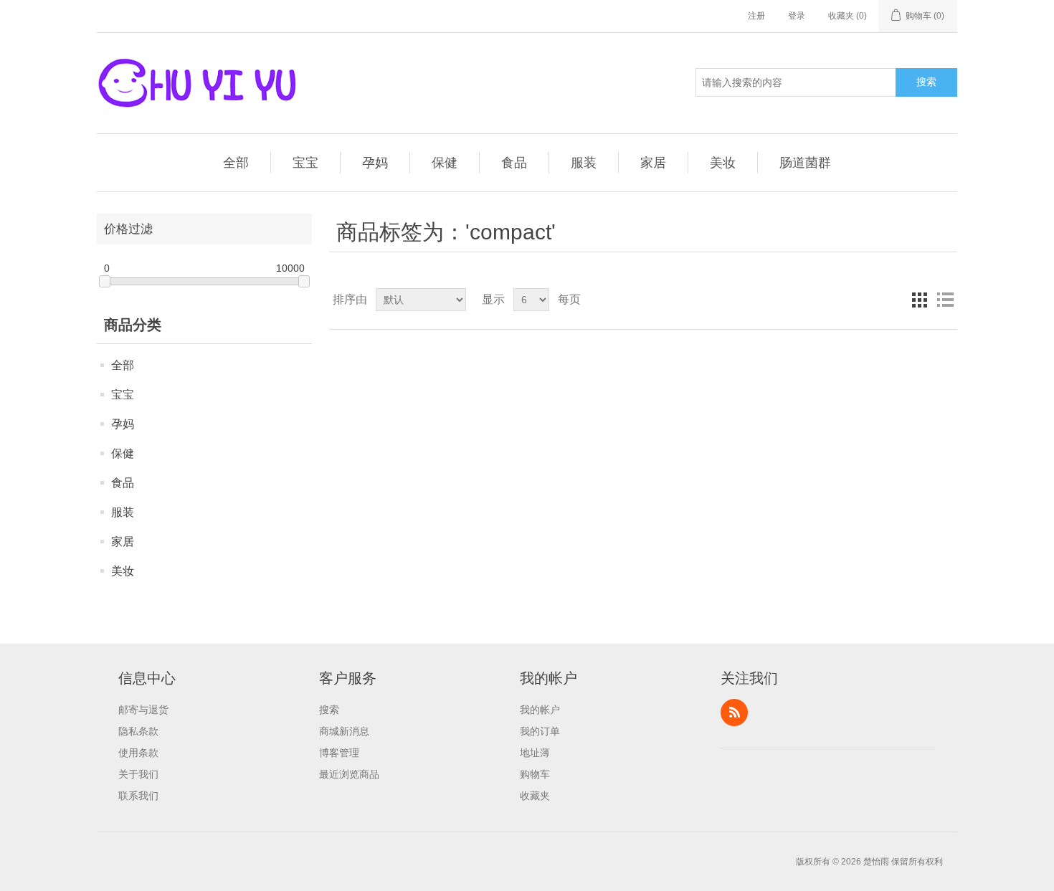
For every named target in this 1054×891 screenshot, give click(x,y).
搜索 (926, 81)
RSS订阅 (734, 712)
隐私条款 (138, 731)
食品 (514, 163)
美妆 (723, 163)
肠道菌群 (805, 163)
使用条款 (138, 752)
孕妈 (375, 163)
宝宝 (305, 163)
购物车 (535, 774)
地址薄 (535, 752)
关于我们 (138, 774)
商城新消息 (344, 731)
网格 (919, 299)
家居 (653, 163)
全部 (236, 163)
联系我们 (138, 795)
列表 (945, 299)
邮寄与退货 (143, 709)
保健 (444, 163)
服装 (584, 163)
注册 (756, 16)
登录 (796, 16)
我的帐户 (540, 709)
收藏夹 (535, 795)
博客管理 (339, 752)
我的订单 (540, 731)
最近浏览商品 (349, 774)
